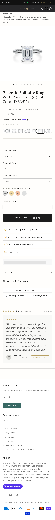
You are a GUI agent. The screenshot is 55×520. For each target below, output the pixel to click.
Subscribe (12, 405)
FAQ (4, 424)
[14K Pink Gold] (17, 193)
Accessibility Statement (13, 445)
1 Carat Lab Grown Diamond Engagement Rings (24, 17)
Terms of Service (10, 428)
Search (6, 420)
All (11, 14)
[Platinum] (24, 193)
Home (5, 14)
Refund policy (9, 437)
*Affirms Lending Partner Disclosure (18, 449)
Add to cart (27, 218)
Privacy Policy (9, 432)
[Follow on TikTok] (17, 495)
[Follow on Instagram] (10, 495)
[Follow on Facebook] (4, 495)
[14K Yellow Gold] (11, 193)
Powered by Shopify (40, 502)
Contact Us (8, 441)
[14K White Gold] (5, 193)
